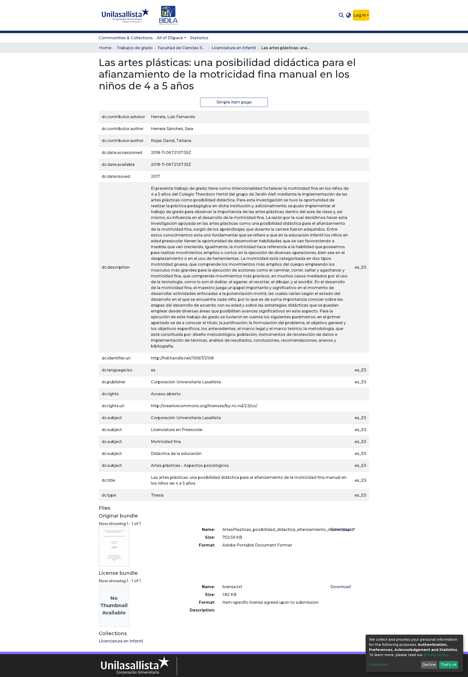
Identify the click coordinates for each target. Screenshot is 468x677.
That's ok (448, 664)
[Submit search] (341, 15)
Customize (378, 664)
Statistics (199, 38)
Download (340, 529)
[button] (349, 15)
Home (105, 48)
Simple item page (234, 102)
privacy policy (436, 655)
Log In (359, 15)
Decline (429, 664)
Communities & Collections (126, 38)
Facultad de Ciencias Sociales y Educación (182, 48)
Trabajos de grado (135, 48)
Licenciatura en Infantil (234, 48)
